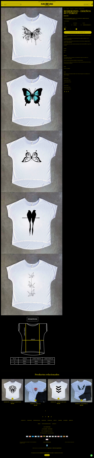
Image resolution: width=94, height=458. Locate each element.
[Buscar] (20, 4)
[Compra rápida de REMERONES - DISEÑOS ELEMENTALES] (12, 399)
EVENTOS (55, 420)
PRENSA (39, 423)
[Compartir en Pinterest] (68, 92)
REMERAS (67, 8)
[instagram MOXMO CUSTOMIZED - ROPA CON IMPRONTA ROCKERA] (42, 417)
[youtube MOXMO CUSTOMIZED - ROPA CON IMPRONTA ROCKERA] (48, 417)
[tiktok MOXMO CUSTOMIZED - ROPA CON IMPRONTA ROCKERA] (51, 417)
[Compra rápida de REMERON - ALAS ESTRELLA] (81, 400)
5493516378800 (47, 426)
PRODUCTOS (23, 420)
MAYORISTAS (44, 420)
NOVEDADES (65, 420)
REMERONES (72, 8)
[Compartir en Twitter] (66, 92)
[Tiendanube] (47, 442)
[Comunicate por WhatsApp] (91, 455)
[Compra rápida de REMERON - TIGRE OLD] (35, 400)
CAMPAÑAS (60, 420)
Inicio (64, 8)
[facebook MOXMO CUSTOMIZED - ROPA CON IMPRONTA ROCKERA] (45, 417)
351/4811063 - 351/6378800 (47, 428)
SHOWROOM (50, 420)
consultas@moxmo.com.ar (47, 430)
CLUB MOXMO (29, 420)
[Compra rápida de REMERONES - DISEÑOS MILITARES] (58, 399)
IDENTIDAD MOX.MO (36, 420)
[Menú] (2, 4)
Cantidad (65, 27)
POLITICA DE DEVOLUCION (46, 423)
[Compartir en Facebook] (64, 92)
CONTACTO (54, 423)
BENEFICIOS (71, 420)
